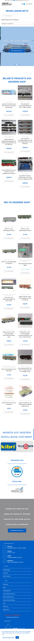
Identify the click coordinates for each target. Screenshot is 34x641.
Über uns (5, 606)
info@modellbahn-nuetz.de (14, 557)
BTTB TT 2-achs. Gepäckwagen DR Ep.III (25, 229)
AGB (4, 587)
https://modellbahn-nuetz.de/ (15, 562)
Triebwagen (26, 136)
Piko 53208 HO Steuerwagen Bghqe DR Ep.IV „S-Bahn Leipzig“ (25, 105)
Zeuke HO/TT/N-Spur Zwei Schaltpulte (9, 403)
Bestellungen (6, 570)
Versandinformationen (9, 594)
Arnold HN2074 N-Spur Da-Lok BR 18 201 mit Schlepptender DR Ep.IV (9, 171)
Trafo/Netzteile (25, 261)
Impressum (6, 609)
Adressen (5, 573)
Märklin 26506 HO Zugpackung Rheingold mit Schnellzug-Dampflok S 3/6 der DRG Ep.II (9, 142)
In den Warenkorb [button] (8, 115)
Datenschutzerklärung (9, 600)
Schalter (13, 400)
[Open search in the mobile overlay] (17, 15)
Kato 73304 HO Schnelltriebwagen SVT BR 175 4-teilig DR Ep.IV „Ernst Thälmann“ (25, 141)
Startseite (5, 584)
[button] (2, 46)
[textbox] (17, 23)
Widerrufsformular (12, 616)
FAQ (4, 603)
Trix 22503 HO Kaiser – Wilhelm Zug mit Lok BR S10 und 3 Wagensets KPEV (25, 177)
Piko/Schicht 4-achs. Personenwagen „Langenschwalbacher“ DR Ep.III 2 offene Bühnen (25, 334)
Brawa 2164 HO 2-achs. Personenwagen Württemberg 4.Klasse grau (9, 334)
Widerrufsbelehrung (8, 597)
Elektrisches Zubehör (27, 260)
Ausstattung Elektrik (23, 259)
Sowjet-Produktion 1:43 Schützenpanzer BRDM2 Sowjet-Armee (25, 404)
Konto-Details (6, 576)
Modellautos (21, 400)
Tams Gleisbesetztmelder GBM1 (25, 264)
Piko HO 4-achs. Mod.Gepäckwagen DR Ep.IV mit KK (9, 299)
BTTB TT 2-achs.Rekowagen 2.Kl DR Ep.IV (9, 262)
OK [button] (17, 637)
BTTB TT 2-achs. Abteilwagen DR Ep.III (9, 229)
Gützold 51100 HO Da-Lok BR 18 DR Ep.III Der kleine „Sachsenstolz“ (9, 105)
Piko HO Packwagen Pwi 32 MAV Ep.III (9, 370)
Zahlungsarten (7, 590)
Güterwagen (26, 366)
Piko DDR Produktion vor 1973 (10, 295)
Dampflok (10, 102)
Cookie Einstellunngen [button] (8, 637)
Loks (7, 102)
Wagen (21, 102)
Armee (26, 400)
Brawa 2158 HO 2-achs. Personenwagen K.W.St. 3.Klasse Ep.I (25, 298)
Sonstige (10, 367)
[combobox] (17, 23)
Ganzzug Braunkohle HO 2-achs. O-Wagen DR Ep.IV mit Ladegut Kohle (25, 369)
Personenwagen (27, 102)
